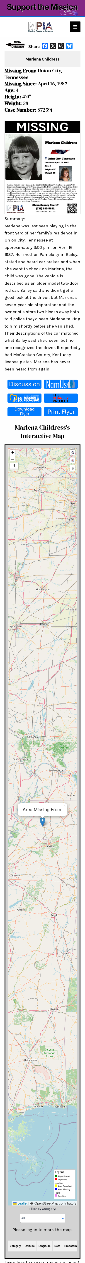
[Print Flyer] (61, 411)
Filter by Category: (42, 1209)
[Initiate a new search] (14, 465)
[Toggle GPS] (72, 452)
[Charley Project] (61, 398)
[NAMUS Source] (61, 384)
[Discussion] (24, 384)
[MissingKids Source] (24, 398)
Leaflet (22, 1203)
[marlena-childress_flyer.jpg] (42, 167)
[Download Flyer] (24, 411)
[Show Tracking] (72, 460)
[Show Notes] (72, 468)
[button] (42, 822)
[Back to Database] (16, 44)
